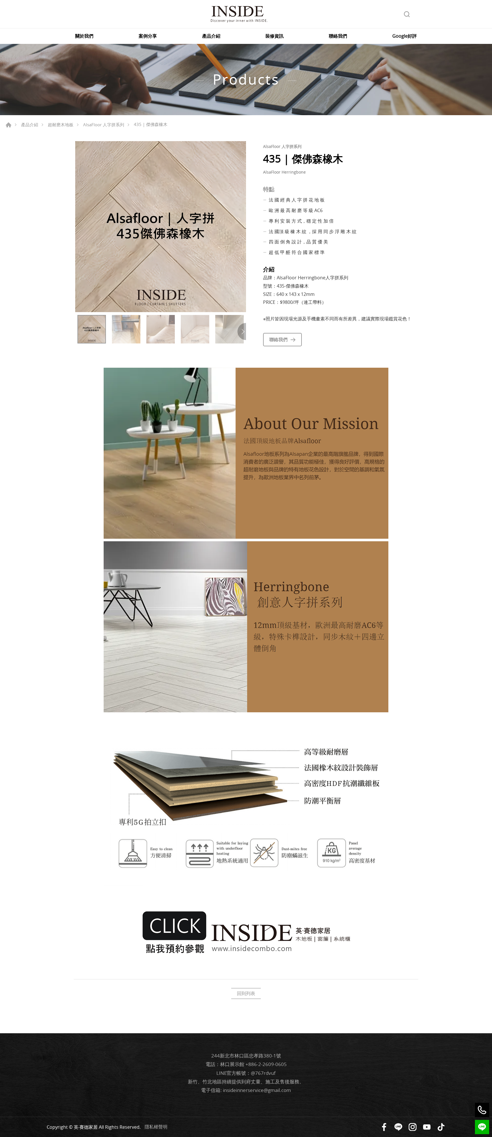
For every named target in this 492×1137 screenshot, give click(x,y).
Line (398, 1127)
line (482, 1127)
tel (482, 1110)
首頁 (8, 125)
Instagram (412, 1127)
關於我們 (84, 36)
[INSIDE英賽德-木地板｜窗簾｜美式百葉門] (238, 14)
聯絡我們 (338, 36)
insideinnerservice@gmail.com (257, 1090)
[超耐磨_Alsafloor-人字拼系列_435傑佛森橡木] (160, 226)
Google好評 (404, 36)
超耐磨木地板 (60, 124)
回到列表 (246, 993)
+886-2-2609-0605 (266, 1064)
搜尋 (407, 14)
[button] (241, 331)
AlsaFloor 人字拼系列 (103, 124)
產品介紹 (211, 36)
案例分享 (148, 36)
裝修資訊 (274, 36)
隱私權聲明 (156, 1126)
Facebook (384, 1127)
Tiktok (441, 1127)
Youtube (427, 1127)
